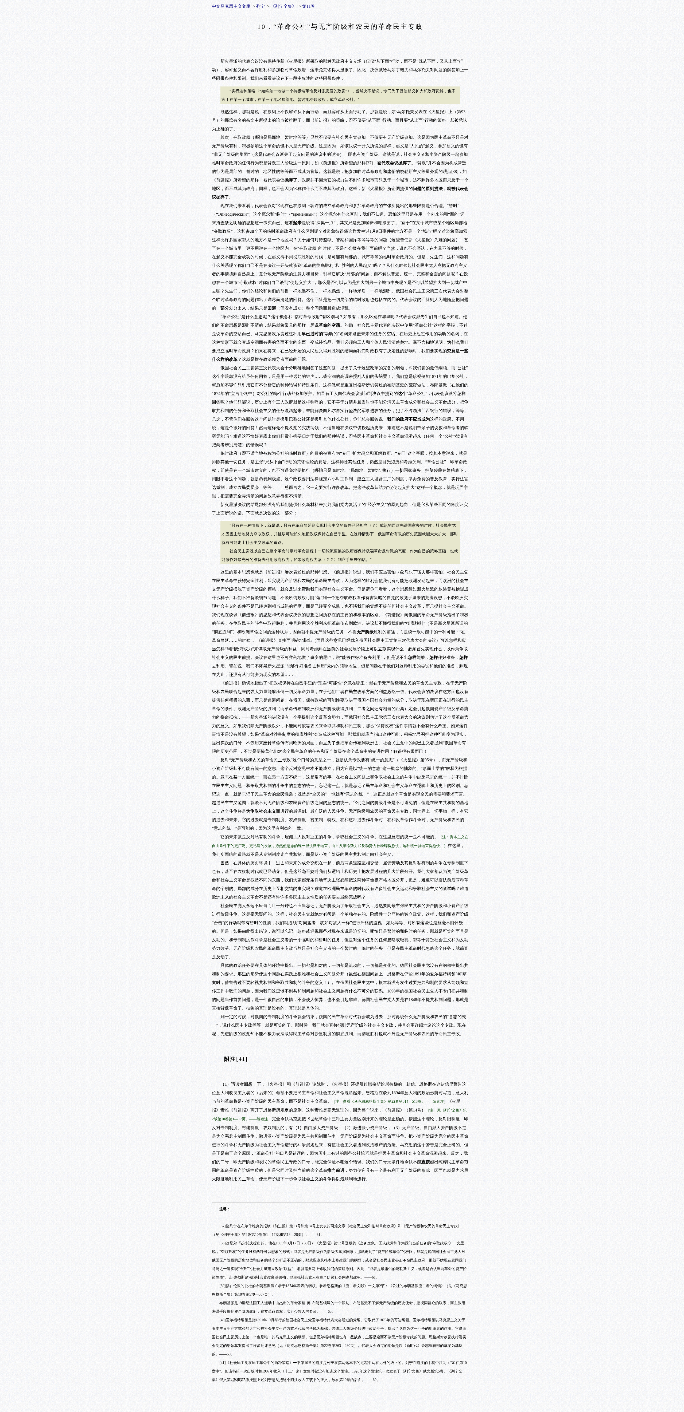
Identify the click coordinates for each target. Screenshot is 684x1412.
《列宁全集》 (283, 6)
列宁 (260, 6)
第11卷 (308, 6)
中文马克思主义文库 (231, 6)
